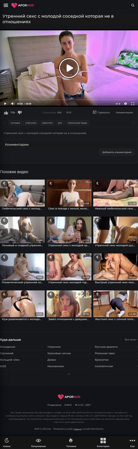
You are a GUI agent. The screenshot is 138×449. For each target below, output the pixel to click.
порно (77, 429)
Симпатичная (104, 366)
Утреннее (31, 122)
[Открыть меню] (6, 5)
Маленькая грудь (77, 122)
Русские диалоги (106, 346)
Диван (51, 359)
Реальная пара (105, 353)
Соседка (15, 122)
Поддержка (54, 405)
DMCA (68, 405)
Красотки (47, 122)
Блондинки (7, 346)
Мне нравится (6, 112)
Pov (60, 122)
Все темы (130, 339)
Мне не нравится (19, 112)
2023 (3, 366)
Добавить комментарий (117, 152)
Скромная (6, 353)
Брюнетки (102, 359)
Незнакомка (55, 366)
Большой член (10, 359)
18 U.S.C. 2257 (83, 405)
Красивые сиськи (59, 353)
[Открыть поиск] (132, 5)
